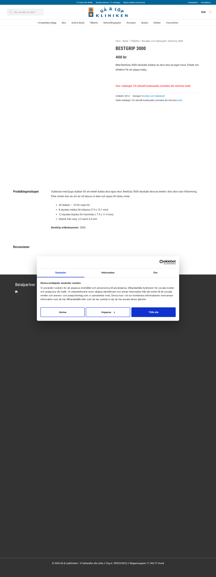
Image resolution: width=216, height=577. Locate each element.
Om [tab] (155, 272)
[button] (57, 23)
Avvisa (62, 312)
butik (179, 100)
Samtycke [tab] (60, 272)
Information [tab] (108, 272)
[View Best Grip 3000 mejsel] (73, 168)
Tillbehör (135, 41)
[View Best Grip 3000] (24, 168)
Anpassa (106, 312)
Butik (125, 41)
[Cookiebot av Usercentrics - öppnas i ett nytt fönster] (162, 262)
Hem (118, 41)
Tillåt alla (153, 312)
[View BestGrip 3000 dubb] (48, 168)
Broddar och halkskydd (154, 41)
